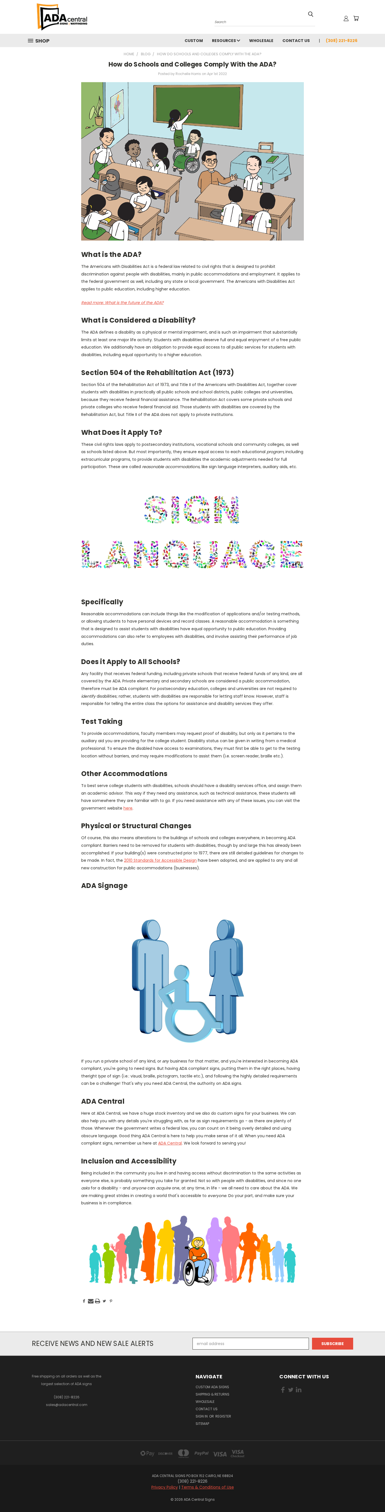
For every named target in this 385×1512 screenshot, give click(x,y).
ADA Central (170, 1143)
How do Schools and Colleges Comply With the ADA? (193, 64)
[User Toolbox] (346, 18)
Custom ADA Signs (212, 1387)
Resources (224, 40)
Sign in (202, 1416)
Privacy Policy (164, 1487)
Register (223, 1416)
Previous (370, 1494)
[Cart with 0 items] (356, 18)
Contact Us (296, 40)
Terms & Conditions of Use (207, 1487)
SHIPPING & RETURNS (212, 1394)
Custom (194, 40)
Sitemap (202, 1423)
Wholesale (261, 40)
